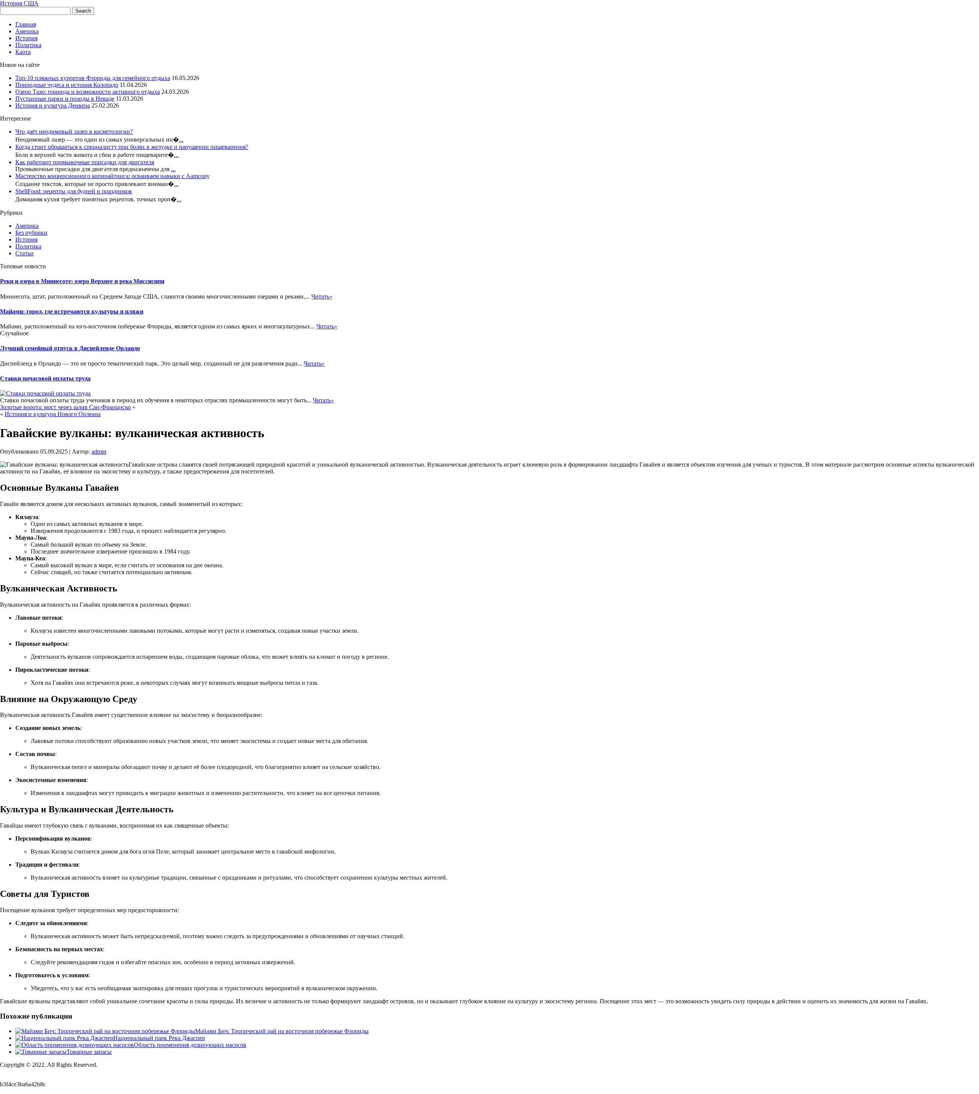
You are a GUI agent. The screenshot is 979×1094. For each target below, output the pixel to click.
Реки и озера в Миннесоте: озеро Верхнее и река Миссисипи (82, 281)
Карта (23, 52)
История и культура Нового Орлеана (53, 414)
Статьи (24, 253)
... (181, 139)
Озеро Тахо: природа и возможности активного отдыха (87, 91)
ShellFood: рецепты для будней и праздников (73, 191)
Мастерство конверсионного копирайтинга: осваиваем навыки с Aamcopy (112, 176)
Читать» (321, 296)
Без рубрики (31, 232)
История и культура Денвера (52, 105)
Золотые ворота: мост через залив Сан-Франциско (65, 407)
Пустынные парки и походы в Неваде (64, 98)
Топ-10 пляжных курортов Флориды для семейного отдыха (92, 78)
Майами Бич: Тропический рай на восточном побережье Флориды (282, 1031)
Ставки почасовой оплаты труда (45, 378)
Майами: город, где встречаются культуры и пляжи (71, 311)
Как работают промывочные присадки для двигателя (84, 162)
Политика (28, 45)
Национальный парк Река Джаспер (159, 1038)
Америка (27, 31)
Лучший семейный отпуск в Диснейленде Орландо (70, 348)
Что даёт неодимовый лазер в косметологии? (74, 131)
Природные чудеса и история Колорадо (66, 85)
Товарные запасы (89, 1051)
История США (19, 3)
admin (98, 451)
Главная (25, 24)
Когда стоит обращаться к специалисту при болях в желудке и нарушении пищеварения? (131, 147)
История (26, 38)
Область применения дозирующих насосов (190, 1045)
